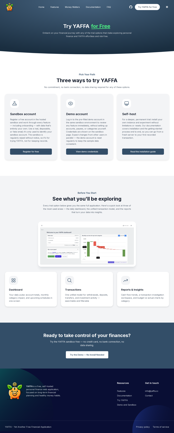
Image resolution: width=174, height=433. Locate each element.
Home (41, 7)
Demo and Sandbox (126, 405)
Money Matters (72, 7)
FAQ (109, 7)
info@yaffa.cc (151, 391)
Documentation (93, 7)
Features (54, 7)
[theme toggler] (167, 7)
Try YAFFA (122, 400)
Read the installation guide (143, 151)
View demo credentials (87, 151)
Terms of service (161, 427)
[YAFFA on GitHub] (131, 7)
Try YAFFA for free (147, 7)
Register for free (31, 151)
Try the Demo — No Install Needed (87, 354)
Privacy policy (143, 427)
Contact (149, 395)
